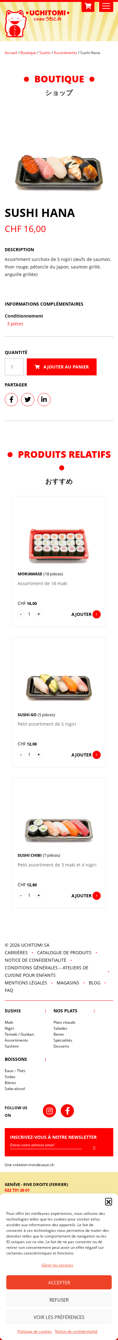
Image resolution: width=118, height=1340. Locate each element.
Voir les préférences (59, 1317)
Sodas (10, 1076)
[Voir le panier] (87, 6)
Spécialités (62, 1040)
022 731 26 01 (17, 1190)
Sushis (45, 52)
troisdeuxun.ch (41, 1164)
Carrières (16, 952)
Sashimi (12, 1046)
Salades (60, 1028)
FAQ (9, 990)
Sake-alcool (15, 1088)
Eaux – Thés (15, 1070)
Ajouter (81, 614)
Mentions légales (26, 983)
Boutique (28, 52)
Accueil (11, 52)
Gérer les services (57, 1265)
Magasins (68, 983)
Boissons (16, 1059)
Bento (58, 1034)
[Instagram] (49, 1110)
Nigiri (9, 1028)
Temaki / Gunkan (19, 1034)
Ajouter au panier (65, 367)
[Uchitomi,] (37, 23)
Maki (9, 1022)
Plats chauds (64, 1022)
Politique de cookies (34, 1331)
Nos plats (65, 1011)
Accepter (59, 1282)
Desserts (61, 1046)
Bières (10, 1082)
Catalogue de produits (64, 952)
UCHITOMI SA (35, 945)
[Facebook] (67, 1110)
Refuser (59, 1300)
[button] (108, 1201)
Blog (94, 983)
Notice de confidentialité (76, 1331)
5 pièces (15, 324)
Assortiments (65, 52)
